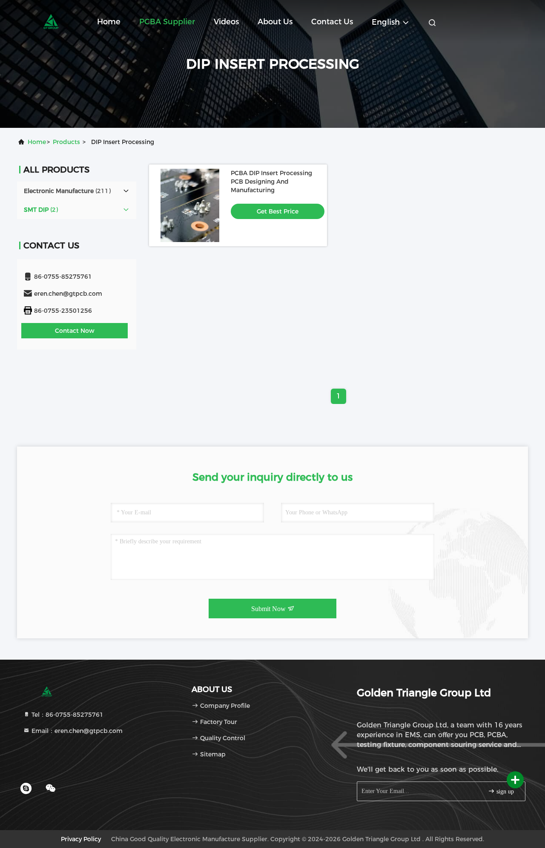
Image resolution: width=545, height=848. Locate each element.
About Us (275, 21)
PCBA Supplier (167, 21)
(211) (67, 191)
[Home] (51, 21)
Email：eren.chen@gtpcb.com (76, 731)
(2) (41, 209)
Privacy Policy (81, 839)
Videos (226, 21)
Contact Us (332, 21)
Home (108, 21)
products (66, 142)
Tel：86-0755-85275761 (66, 714)
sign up (504, 791)
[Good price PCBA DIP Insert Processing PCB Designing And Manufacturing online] (190, 205)
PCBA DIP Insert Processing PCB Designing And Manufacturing (271, 181)
